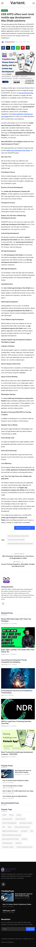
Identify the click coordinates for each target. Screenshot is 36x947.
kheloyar (24, 839)
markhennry (4, 654)
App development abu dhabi (16, 540)
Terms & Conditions (7, 942)
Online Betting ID (7, 819)
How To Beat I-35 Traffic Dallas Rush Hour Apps (18, 791)
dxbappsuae (4, 756)
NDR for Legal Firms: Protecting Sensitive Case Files (16, 722)
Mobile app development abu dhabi (18, 536)
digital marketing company (10, 831)
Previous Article (19, 554)
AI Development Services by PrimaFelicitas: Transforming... (17, 692)
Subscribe (30, 929)
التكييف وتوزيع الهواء (9, 910)
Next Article (17, 562)
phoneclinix (18, 774)
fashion (19, 815)
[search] (33, 3)
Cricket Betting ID (7, 843)
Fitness (11, 815)
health (4, 815)
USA (3, 827)
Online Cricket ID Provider (22, 827)
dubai (9, 827)
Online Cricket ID (20, 819)
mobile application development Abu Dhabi (20, 543)
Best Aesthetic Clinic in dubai (10, 839)
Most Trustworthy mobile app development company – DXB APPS (17, 753)
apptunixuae (4, 664)
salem (4, 912)
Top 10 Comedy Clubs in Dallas (13, 786)
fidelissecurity (4, 726)
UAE (32, 831)
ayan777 (3, 695)
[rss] (3, 884)
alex (4, 782)
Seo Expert (24, 831)
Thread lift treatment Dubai (24, 847)
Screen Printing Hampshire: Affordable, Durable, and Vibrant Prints (18, 565)
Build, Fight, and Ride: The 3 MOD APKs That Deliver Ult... (17, 651)
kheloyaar (18, 843)
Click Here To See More (23, 528)
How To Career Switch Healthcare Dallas (16, 780)
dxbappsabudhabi (7, 587)
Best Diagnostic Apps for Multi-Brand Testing (23, 771)
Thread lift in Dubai (7, 847)
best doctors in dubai (26, 823)
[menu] (2, 3)
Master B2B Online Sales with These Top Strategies (16, 620)
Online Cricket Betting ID (9, 823)
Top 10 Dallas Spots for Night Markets (15, 796)
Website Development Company (11, 835)
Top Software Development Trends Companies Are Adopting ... (14, 661)
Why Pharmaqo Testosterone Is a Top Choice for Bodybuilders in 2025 (18, 557)
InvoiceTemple (4, 623)
